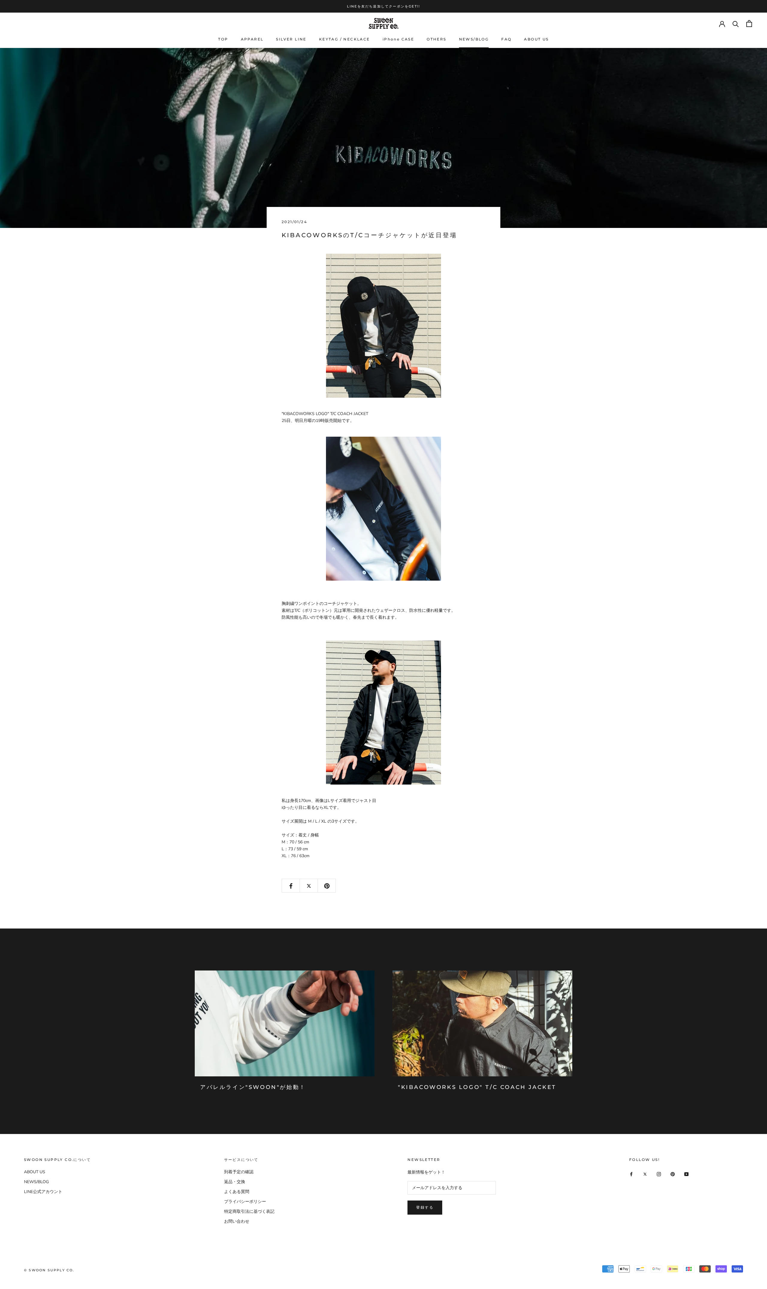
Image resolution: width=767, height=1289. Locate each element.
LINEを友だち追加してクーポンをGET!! (383, 6)
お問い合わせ (236, 1221)
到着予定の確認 (238, 1172)
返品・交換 (234, 1182)
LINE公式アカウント (43, 1192)
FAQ (506, 39)
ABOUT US (536, 39)
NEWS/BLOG (474, 39)
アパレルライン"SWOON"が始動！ (253, 1087)
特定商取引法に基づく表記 (249, 1211)
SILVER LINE (291, 39)
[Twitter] (645, 1174)
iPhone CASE (398, 39)
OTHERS (436, 39)
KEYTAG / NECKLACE (344, 39)
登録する (425, 1207)
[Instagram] (659, 1174)
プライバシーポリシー (245, 1201)
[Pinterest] (673, 1174)
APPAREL (252, 39)
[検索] (736, 23)
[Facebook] (631, 1174)
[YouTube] (686, 1174)
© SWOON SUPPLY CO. (49, 1270)
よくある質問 (236, 1192)
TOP (223, 39)
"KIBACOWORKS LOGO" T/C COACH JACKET (477, 1087)
